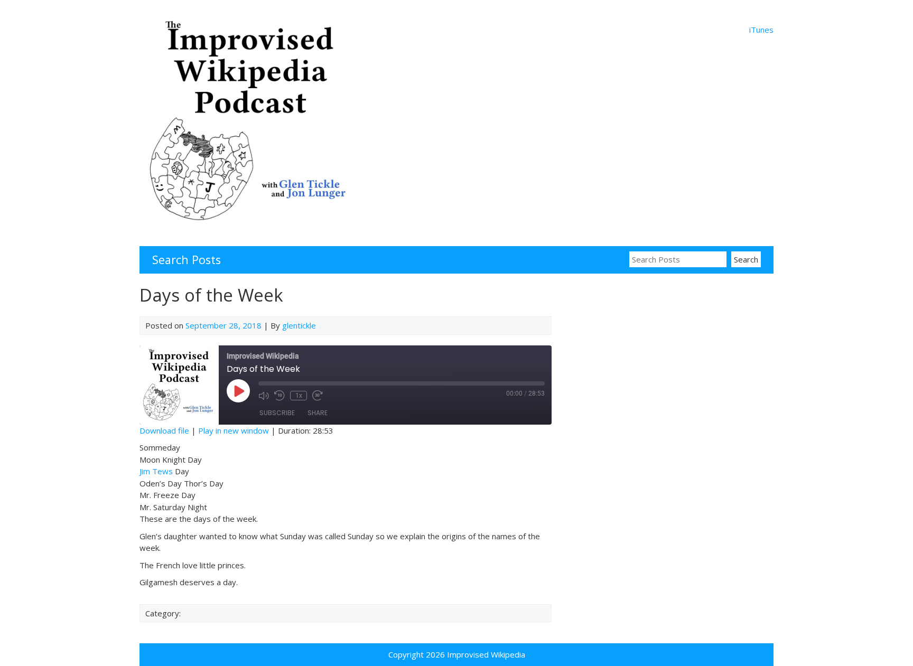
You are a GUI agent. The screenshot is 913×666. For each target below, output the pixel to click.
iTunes (761, 29)
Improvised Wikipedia (486, 654)
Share (318, 412)
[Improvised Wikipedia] (250, 229)
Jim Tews (156, 471)
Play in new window (233, 430)
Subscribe (277, 412)
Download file (164, 430)
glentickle (299, 325)
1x (298, 395)
